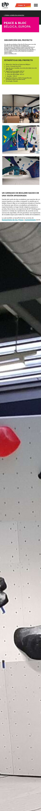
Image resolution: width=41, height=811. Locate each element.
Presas (20, 5)
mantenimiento (30, 220)
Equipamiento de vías (10, 220)
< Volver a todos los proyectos (14, 15)
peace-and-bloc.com (10, 53)
